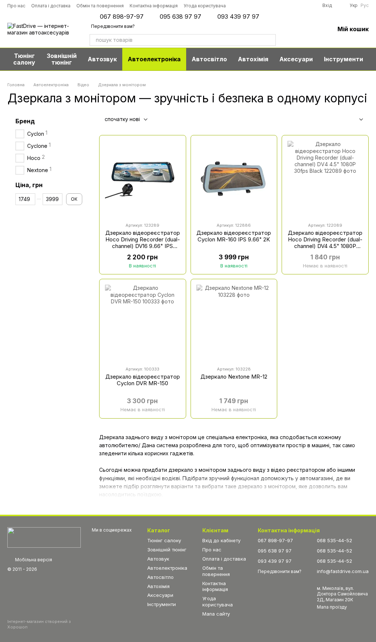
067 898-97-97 (122, 16)
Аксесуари (296, 59)
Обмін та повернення (100, 5)
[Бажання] (309, 29)
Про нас (16, 5)
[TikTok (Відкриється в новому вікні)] (247, 5)
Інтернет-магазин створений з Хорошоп (39, 624)
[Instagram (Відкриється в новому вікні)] (237, 5)
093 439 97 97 (238, 16)
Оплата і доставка (50, 5)
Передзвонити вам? (113, 26)
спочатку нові (122, 119)
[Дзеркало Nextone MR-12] (234, 322)
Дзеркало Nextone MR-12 (233, 376)
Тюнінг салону (24, 59)
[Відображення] (355, 120)
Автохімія (253, 59)
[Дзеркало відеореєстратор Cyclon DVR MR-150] (142, 322)
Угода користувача (205, 5)
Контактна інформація (154, 5)
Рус (365, 5)
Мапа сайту (216, 614)
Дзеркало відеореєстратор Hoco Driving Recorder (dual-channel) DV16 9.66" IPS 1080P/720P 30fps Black (142, 242)
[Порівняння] (290, 29)
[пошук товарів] (270, 40)
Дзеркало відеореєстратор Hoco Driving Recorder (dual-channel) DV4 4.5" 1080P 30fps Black (325, 242)
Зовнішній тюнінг (62, 59)
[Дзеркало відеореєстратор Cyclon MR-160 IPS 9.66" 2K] (234, 178)
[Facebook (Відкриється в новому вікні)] (257, 5)
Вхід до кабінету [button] (221, 540)
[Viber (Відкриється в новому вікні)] (288, 5)
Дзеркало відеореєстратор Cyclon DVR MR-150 (142, 380)
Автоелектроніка (154, 59)
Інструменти (343, 59)
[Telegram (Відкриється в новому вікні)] (278, 5)
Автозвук (102, 59)
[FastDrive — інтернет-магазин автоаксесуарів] (44, 537)
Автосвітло (209, 59)
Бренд (25, 121)
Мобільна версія (33, 559)
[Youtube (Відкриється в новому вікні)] (267, 5)
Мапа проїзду (332, 607)
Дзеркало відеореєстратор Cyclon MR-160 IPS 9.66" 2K (233, 236)
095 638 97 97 (180, 16)
